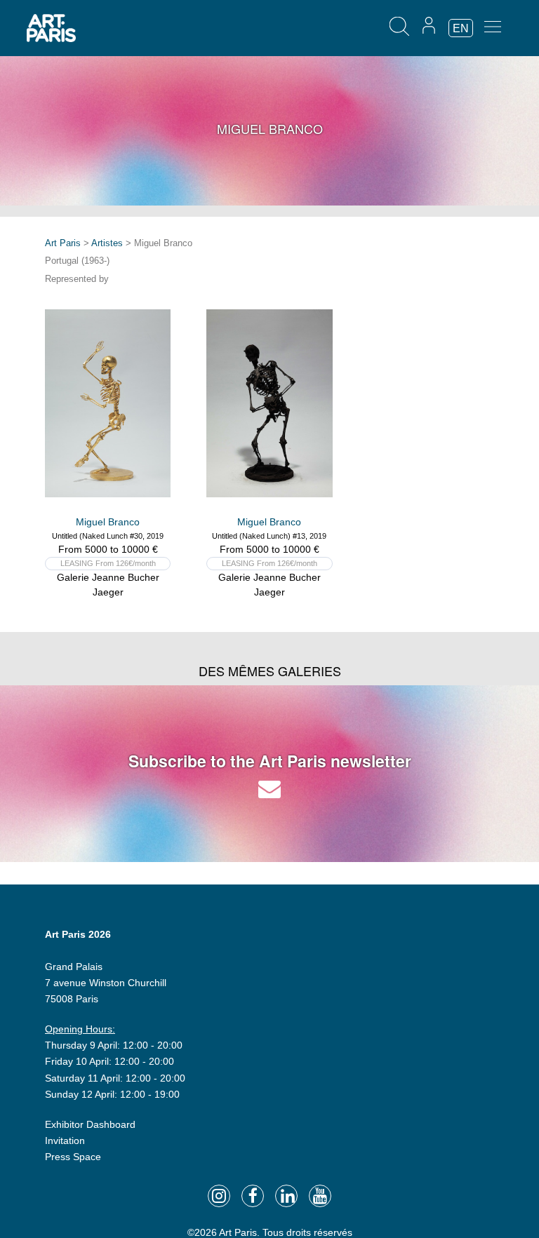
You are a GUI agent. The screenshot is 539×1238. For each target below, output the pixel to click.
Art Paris (63, 243)
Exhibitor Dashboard (90, 1124)
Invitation (65, 1140)
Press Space (73, 1156)
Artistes (107, 243)
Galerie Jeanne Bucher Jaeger (108, 585)
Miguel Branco (108, 521)
